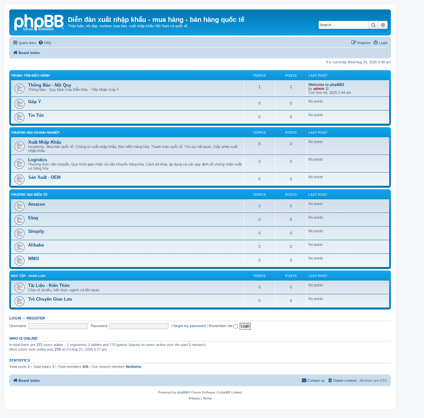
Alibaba (36, 245)
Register (35, 318)
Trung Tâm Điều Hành (30, 75)
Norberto (133, 367)
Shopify (36, 231)
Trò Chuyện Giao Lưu (50, 299)
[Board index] (39, 21)
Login (15, 318)
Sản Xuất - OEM (44, 177)
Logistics (37, 159)
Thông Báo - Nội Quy (49, 85)
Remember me (221, 326)
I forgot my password (189, 326)
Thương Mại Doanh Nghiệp (35, 132)
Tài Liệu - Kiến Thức (49, 285)
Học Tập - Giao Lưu (28, 276)
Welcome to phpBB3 (326, 85)
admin (318, 89)
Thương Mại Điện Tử (29, 194)
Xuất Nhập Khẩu (44, 142)
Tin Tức (36, 115)
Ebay (33, 217)
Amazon (36, 204)
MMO (33, 258)
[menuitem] (44, 43)
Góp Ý (34, 101)
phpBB (182, 392)
